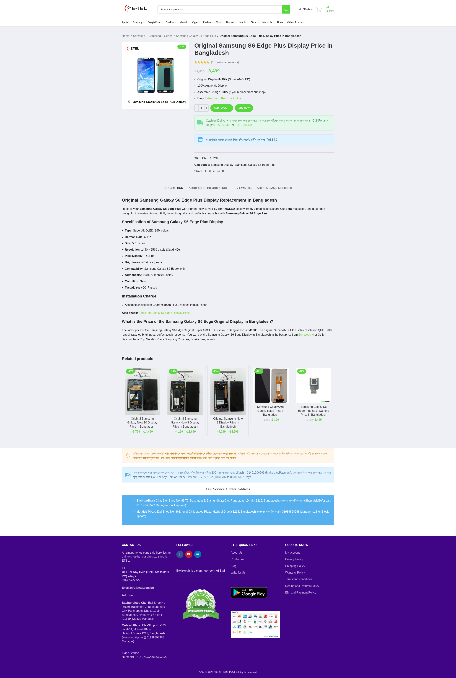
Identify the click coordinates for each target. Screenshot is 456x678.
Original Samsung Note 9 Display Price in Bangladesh (228, 422)
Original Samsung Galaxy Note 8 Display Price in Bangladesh (185, 422)
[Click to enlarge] (129, 101)
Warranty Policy (295, 572)
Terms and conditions (298, 579)
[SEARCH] (286, 9)
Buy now (244, 108)
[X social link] (210, 171)
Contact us (237, 559)
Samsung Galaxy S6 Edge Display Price (164, 312)
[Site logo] (136, 9)
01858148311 (222, 125)
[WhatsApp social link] (218, 171)
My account (292, 552)
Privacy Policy (294, 559)
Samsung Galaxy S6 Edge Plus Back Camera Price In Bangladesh (313, 410)
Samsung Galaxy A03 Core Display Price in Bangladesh (270, 410)
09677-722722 (131, 580)
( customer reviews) (225, 62)
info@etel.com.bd (142, 587)
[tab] (173, 186)
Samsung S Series (160, 35)
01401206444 (243, 125)
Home (125, 35)
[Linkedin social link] (214, 171)
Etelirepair (183, 570)
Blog (234, 565)
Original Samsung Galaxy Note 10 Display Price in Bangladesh (142, 422)
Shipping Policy (295, 565)
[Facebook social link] (205, 171)
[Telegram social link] (223, 171)
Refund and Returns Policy (302, 585)
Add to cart (222, 108)
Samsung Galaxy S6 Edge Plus (196, 35)
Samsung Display (222, 164)
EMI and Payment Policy (300, 592)
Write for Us (238, 572)
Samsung (139, 35)
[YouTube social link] (188, 554)
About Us (236, 552)
